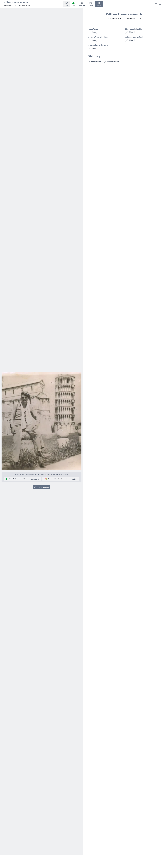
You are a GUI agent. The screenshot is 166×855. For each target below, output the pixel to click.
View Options (34, 479)
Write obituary (96, 61)
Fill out (93, 32)
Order (74, 479)
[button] (41, 420)
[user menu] (160, 4)
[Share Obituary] (156, 4)
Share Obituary (43, 487)
